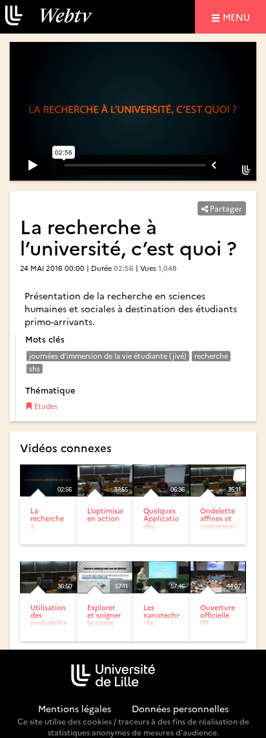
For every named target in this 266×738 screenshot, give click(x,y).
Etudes (44, 406)
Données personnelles (180, 708)
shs (34, 369)
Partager (225, 208)
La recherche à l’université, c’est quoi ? (50, 530)
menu (238, 16)
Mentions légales (74, 708)
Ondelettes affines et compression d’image (221, 522)
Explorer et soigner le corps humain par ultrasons (104, 627)
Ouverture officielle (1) (217, 615)
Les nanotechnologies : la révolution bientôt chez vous (174, 627)
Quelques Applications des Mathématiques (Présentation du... (170, 530)
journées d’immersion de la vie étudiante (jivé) (108, 356)
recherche (211, 356)
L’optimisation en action (111, 514)
